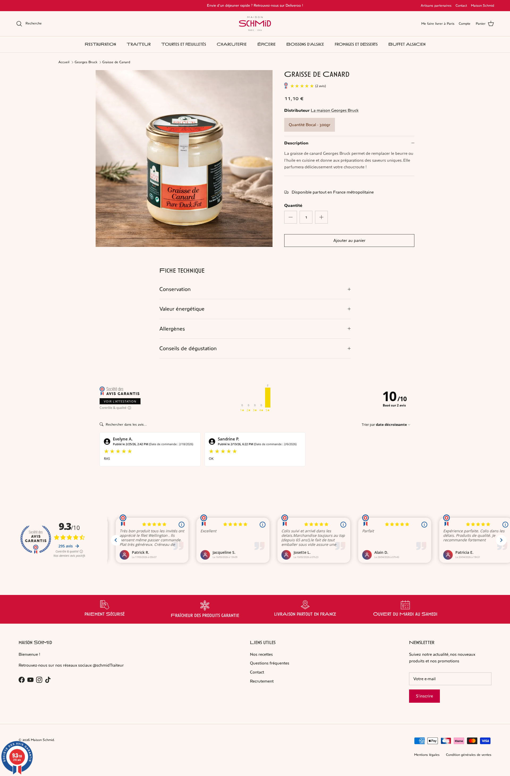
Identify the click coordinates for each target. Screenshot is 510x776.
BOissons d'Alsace (305, 44)
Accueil (63, 62)
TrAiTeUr (139, 44)
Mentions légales (427, 755)
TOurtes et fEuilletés (183, 44)
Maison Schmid (482, 5)
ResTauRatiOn (100, 44)
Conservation (175, 289)
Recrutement (262, 681)
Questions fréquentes (269, 663)
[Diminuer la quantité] (290, 217)
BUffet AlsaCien (407, 44)
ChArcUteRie (232, 44)
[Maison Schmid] (255, 23)
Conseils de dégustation (188, 348)
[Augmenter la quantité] (321, 217)
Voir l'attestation (120, 401)
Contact (461, 5)
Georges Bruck (86, 62)
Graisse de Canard (116, 62)
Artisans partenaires (436, 5)
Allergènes (172, 329)
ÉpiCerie (266, 44)
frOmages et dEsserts (356, 44)
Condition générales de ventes (468, 755)
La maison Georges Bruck (335, 110)
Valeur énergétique (182, 309)
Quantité (293, 205)
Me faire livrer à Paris (437, 23)
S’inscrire (424, 696)
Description (296, 143)
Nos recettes (261, 654)
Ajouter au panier (349, 240)
